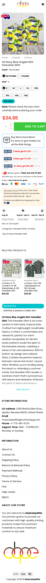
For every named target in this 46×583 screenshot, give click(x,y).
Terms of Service (11, 481)
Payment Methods (12, 470)
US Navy (28, 57)
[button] (3, 4)
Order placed (8, 219)
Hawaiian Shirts (20, 228)
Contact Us (8, 454)
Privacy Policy (9, 476)
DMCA (5, 497)
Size (4, 81)
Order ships (23, 219)
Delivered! (39, 219)
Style (5, 69)
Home (5, 57)
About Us (7, 449)
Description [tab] (9, 306)
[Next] (43, 277)
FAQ (4, 486)
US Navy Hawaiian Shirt (17, 234)
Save (5, 16)
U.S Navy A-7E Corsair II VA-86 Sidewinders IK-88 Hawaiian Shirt (10, 287)
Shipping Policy (10, 460)
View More (22, 389)
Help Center (8, 492)
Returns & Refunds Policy (16, 465)
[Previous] (2, 277)
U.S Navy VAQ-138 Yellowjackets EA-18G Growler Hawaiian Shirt (32, 287)
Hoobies (16, 57)
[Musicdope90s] (23, 4)
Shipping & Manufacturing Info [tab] (19, 310)
